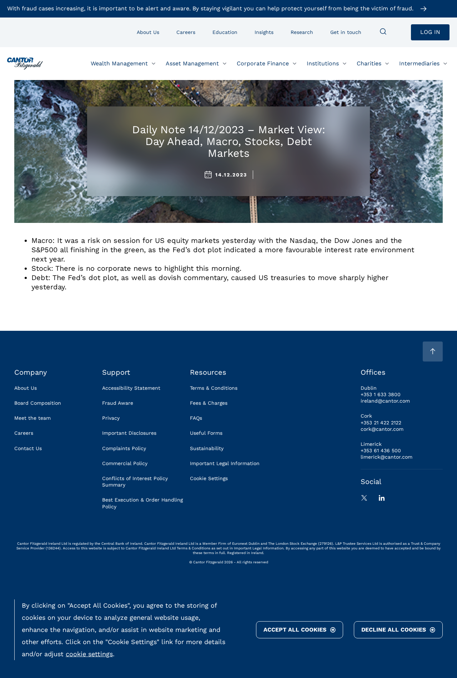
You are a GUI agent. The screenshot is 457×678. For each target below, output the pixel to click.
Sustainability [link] (207, 448)
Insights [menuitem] (264, 32)
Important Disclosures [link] (129, 433)
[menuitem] (383, 32)
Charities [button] (369, 63)
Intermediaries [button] (419, 63)
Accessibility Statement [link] (131, 388)
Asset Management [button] (192, 63)
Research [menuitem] (302, 32)
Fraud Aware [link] (117, 403)
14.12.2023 (231, 175)
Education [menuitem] (224, 32)
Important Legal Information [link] (225, 463)
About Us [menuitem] (148, 32)
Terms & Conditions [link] (213, 388)
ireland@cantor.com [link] (385, 401)
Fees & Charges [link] (208, 403)
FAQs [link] (196, 418)
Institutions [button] (323, 63)
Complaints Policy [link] (124, 448)
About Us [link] (25, 388)
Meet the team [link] (32, 418)
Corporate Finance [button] (263, 63)
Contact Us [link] (28, 448)
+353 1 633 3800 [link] (381, 394)
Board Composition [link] (37, 403)
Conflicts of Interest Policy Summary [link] (135, 481)
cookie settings (89, 654)
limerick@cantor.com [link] (386, 457)
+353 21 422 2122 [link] (381, 422)
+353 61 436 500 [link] (381, 450)
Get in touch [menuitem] (345, 32)
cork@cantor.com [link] (382, 429)
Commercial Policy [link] (124, 463)
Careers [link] (23, 433)
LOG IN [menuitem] (430, 32)
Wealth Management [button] (119, 63)
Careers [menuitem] (185, 32)
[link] (25, 64)
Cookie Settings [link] (209, 478)
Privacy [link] (111, 418)
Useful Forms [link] (206, 433)
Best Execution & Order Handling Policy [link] (142, 503)
